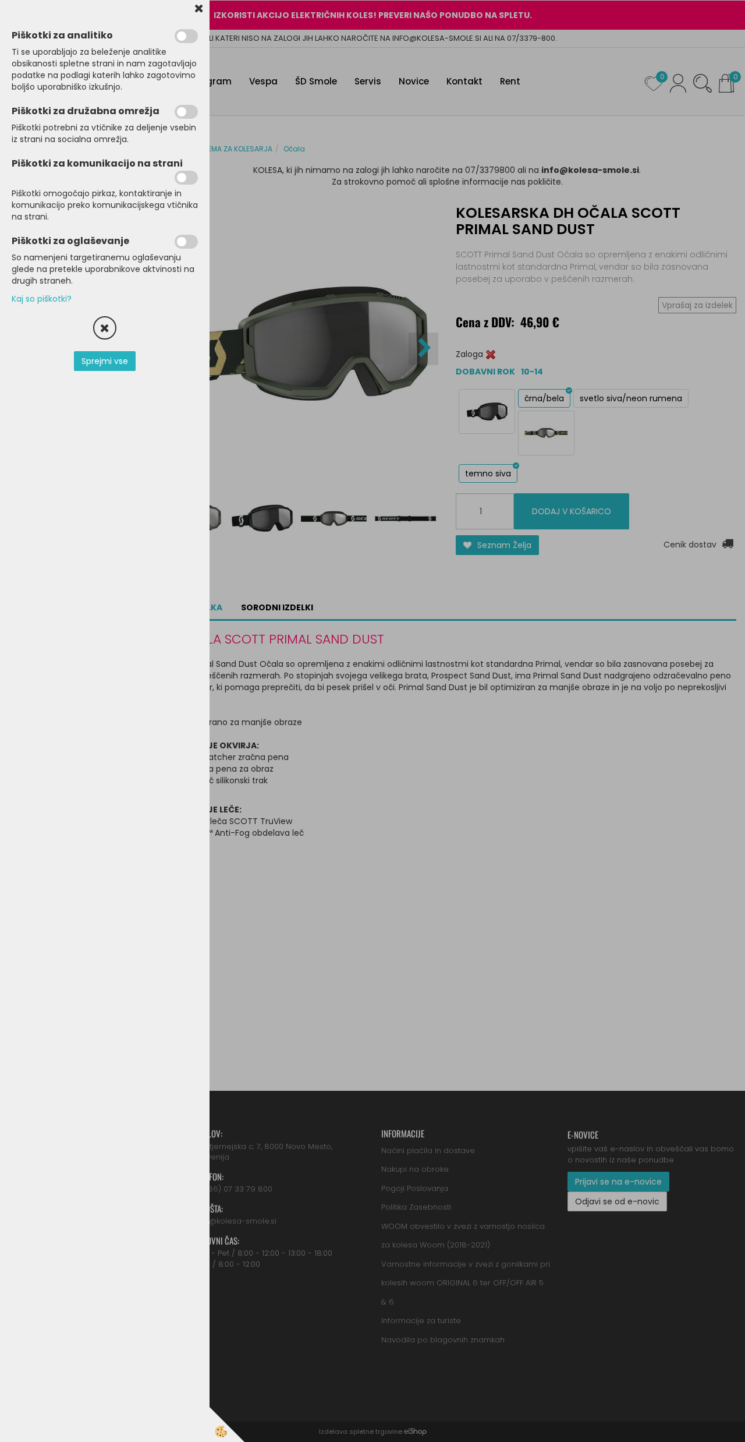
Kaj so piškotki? (42, 299)
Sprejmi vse (104, 361)
